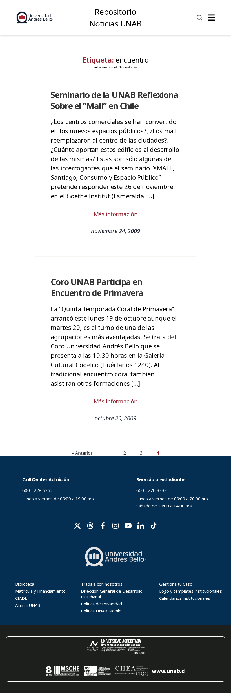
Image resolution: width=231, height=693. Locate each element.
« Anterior (82, 453)
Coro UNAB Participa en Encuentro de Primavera (97, 287)
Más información (115, 214)
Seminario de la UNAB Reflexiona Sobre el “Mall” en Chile (114, 100)
